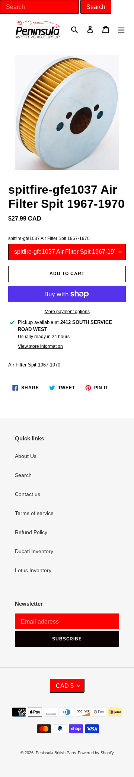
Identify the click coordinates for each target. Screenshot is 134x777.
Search (23, 475)
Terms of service (34, 513)
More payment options (67, 311)
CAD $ (65, 686)
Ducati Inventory (34, 551)
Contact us (27, 494)
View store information (40, 346)
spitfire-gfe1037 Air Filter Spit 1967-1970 (49, 238)
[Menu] (121, 29)
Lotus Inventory (33, 570)
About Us (25, 456)
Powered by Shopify (96, 753)
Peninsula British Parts (56, 753)
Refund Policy (31, 532)
